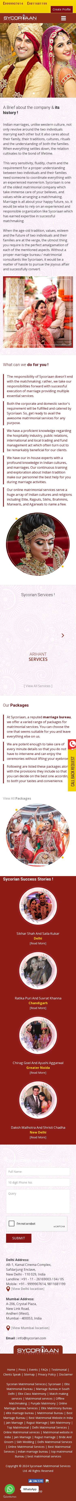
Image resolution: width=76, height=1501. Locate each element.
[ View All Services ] (38, 686)
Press (22, 1369)
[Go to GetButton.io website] (9, 1497)
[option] (38, 637)
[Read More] (38, 943)
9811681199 (37, 3)
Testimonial (59, 1369)
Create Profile (62, 9)
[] (27, 1289)
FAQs (44, 1369)
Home (11, 1369)
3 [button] (43, 93)
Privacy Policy (47, 1374)
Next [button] (67, 63)
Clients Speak (12, 1374)
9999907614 (13, 3)
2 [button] (38, 93)
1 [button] (34, 93)
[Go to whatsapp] (10, 1489)
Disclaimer (66, 1374)
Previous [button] (9, 63)
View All (17, 798)
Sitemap (29, 1374)
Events (33, 1369)
